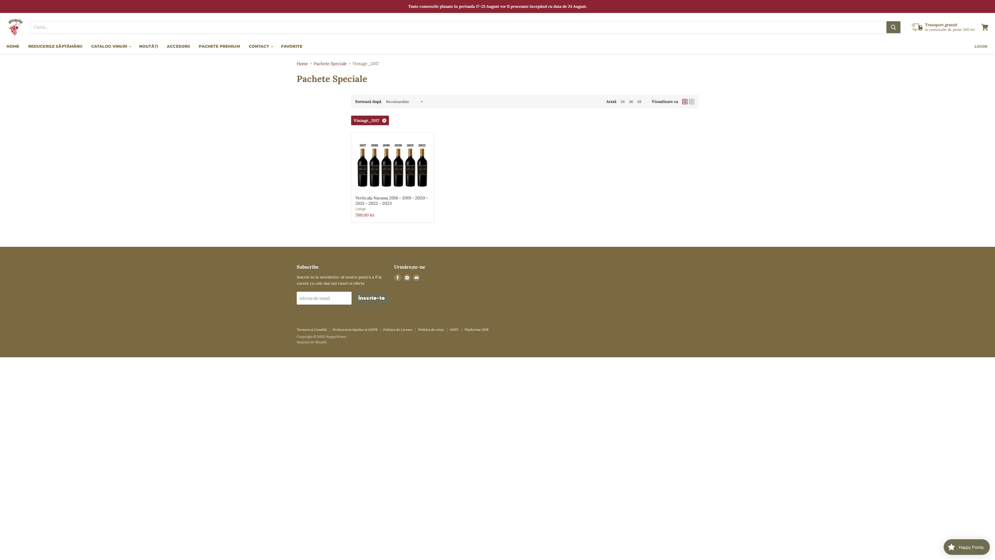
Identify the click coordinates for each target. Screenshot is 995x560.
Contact (259, 46)
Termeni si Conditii (312, 329)
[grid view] (684, 101)
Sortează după (368, 101)
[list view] (691, 101)
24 (623, 101)
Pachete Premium (219, 46)
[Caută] (893, 27)
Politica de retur (431, 329)
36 (631, 101)
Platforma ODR (476, 329)
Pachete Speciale (330, 63)
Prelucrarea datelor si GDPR (355, 329)
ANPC (454, 329)
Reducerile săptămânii (55, 46)
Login (981, 46)
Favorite (291, 46)
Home (12, 46)
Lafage (361, 209)
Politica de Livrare (398, 329)
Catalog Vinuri (109, 46)
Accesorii (178, 46)
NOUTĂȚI (148, 46)
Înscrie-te (371, 298)
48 (639, 101)
